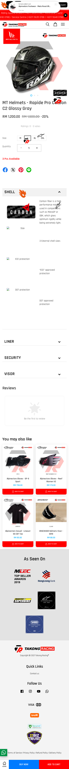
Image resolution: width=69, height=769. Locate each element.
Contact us (34, 673)
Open (63, 4)
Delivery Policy (55, 753)
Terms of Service (15, 753)
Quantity (6, 146)
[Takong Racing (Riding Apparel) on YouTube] (38, 693)
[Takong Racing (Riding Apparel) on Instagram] (30, 693)
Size (4, 138)
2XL (42, 138)
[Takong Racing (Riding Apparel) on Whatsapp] (47, 693)
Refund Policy (42, 753)
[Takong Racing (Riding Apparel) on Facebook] (22, 693)
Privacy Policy (29, 753)
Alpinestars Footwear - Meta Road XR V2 (35, 6)
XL (35, 138)
